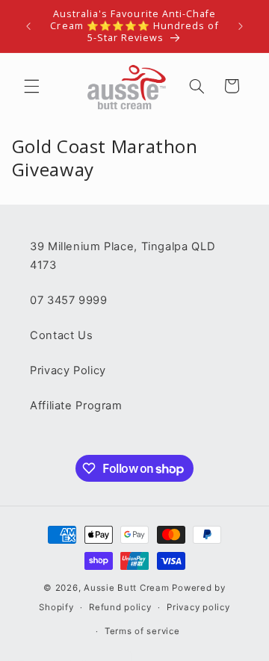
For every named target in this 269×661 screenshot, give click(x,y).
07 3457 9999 (69, 300)
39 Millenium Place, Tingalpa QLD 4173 (122, 256)
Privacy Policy (68, 370)
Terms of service (142, 631)
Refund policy (120, 607)
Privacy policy (198, 607)
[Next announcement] (240, 26)
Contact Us (61, 335)
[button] (31, 86)
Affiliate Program (76, 405)
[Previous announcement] (28, 26)
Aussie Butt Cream (127, 588)
